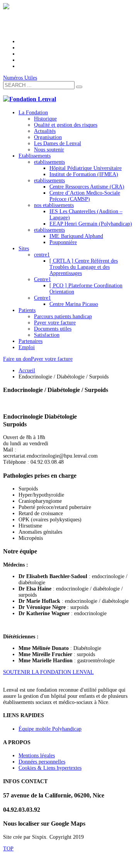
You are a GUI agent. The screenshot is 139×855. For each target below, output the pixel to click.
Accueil (27, 370)
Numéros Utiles (20, 78)
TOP (8, 849)
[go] (79, 87)
